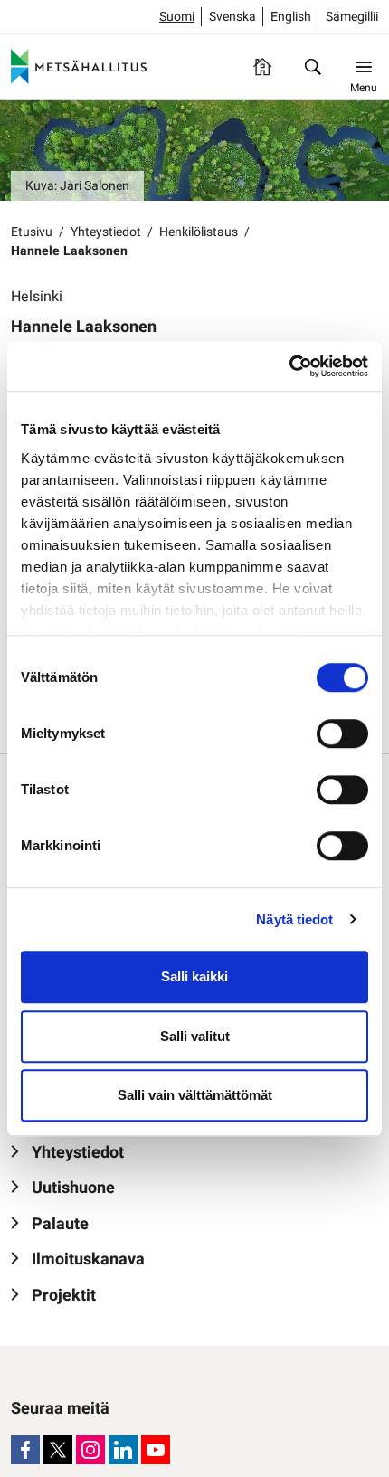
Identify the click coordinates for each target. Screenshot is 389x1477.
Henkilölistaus (198, 231)
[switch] (342, 733)
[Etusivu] (262, 66)
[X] (57, 1449)
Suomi (176, 16)
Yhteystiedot (106, 231)
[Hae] (313, 66)
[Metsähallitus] (79, 67)
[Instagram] (90, 1449)
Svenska (232, 16)
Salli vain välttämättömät (195, 1095)
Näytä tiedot (294, 919)
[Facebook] (25, 1449)
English (290, 16)
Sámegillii (352, 16)
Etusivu (31, 231)
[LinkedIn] (123, 1449)
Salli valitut (195, 1036)
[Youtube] (155, 1449)
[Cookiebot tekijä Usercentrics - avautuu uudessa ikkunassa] (289, 366)
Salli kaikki (194, 976)
